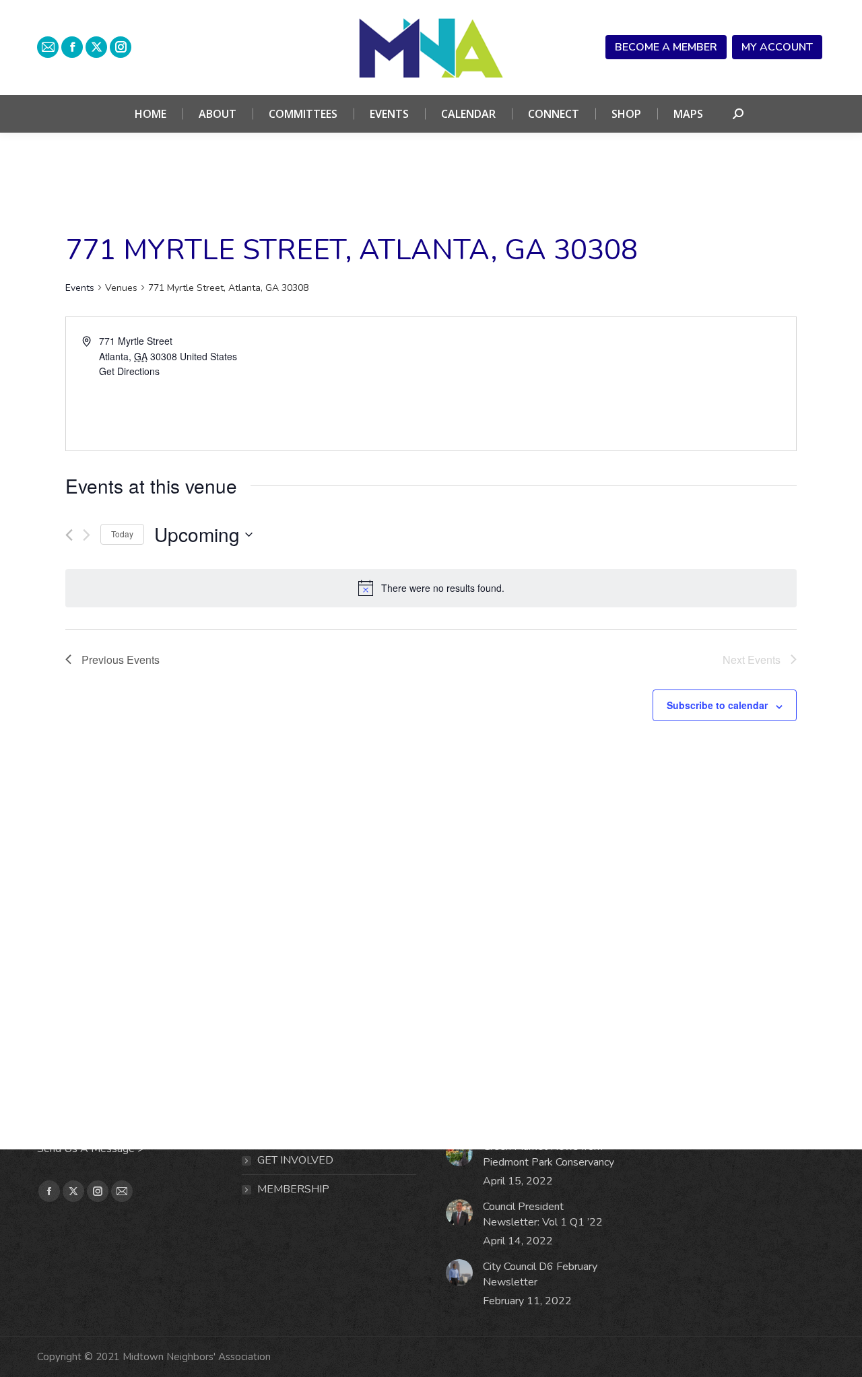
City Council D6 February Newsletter (540, 1274)
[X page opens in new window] (96, 47)
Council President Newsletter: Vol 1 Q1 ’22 (543, 1214)
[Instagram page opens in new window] (120, 47)
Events (79, 287)
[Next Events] (86, 535)
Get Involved (295, 1160)
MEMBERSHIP (293, 1189)
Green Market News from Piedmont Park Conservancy (548, 1154)
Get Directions (129, 371)
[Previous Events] (69, 535)
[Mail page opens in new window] (48, 47)
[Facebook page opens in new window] (72, 47)
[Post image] (459, 1152)
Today (122, 533)
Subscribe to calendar (717, 705)
